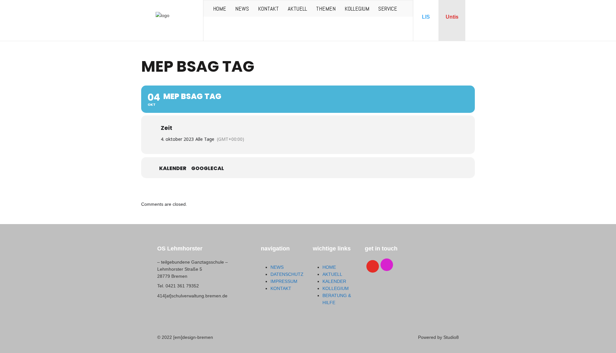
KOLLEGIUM (357, 8)
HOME (219, 8)
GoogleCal (207, 168)
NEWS (242, 8)
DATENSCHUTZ (287, 274)
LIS (426, 17)
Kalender (172, 168)
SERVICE (387, 8)
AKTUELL (297, 8)
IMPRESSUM (283, 281)
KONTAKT (268, 8)
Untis (452, 17)
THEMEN (326, 8)
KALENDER (334, 281)
